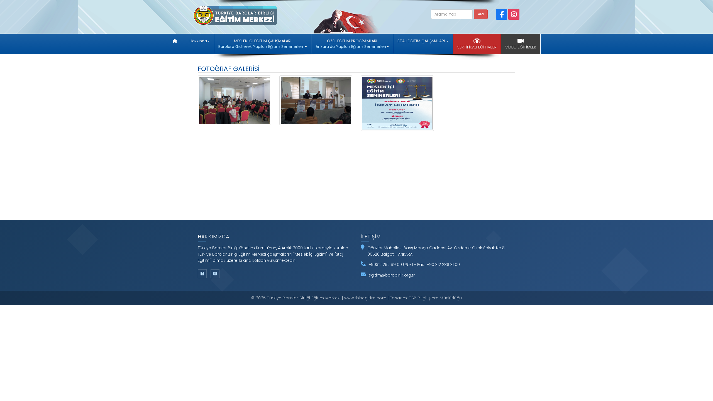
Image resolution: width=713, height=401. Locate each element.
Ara (481, 14)
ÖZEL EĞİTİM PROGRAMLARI (351, 43)
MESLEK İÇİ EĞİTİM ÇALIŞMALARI (260, 43)
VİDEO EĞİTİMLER (520, 47)
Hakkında (198, 41)
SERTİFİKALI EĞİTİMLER (477, 47)
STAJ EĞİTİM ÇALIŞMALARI (421, 41)
